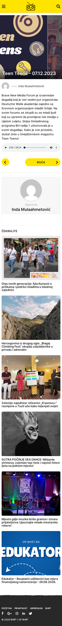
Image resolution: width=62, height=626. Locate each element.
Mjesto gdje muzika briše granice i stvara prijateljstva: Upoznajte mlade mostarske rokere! (30, 522)
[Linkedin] (23, 613)
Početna (7, 608)
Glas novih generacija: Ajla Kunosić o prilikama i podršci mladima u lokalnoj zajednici (27, 287)
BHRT (48, 608)
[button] (4, 6)
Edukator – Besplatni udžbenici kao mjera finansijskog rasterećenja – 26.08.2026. (30, 580)
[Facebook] (2, 613)
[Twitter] (30, 613)
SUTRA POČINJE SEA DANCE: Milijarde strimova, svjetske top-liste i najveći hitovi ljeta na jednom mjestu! (31, 463)
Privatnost (21, 608)
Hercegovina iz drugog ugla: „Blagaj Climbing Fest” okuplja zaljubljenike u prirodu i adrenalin (27, 346)
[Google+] (9, 613)
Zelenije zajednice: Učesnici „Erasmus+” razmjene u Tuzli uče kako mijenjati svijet (30, 404)
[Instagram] (17, 613)
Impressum (36, 608)
